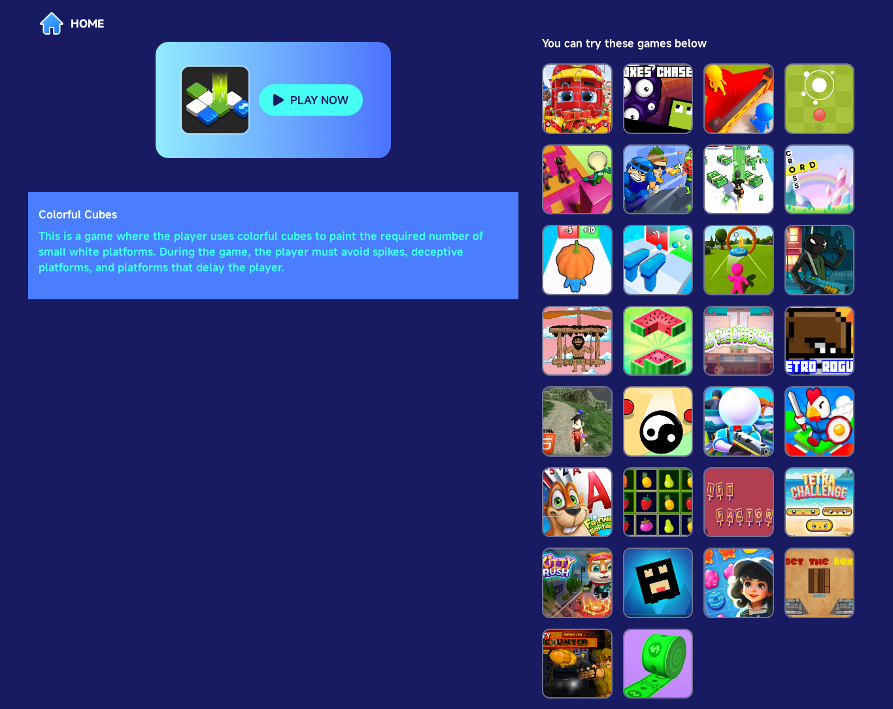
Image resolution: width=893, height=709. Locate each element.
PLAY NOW (319, 100)
